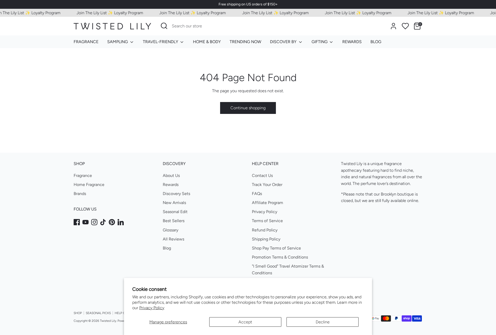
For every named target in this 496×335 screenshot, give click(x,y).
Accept (245, 322)
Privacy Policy (151, 307)
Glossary (170, 230)
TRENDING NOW (245, 41)
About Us (171, 175)
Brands (80, 193)
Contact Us (262, 175)
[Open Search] (164, 26)
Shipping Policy (266, 239)
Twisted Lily (108, 321)
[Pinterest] (112, 222)
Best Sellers (173, 220)
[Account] (393, 26)
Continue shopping (248, 107)
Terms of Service (267, 220)
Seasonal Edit (175, 211)
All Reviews (173, 239)
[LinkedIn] (121, 222)
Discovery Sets (176, 193)
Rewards (171, 184)
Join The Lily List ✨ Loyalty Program (106, 12)
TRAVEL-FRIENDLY (161, 41)
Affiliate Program (267, 202)
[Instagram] (94, 222)
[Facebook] (77, 222)
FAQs (257, 193)
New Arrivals (174, 202)
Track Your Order (267, 184)
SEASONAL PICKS (98, 313)
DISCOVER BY (284, 41)
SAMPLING (118, 41)
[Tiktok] (103, 222)
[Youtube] (85, 222)
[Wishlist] (405, 26)
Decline (323, 322)
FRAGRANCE (86, 41)
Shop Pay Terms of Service (276, 248)
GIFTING (320, 41)
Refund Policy (264, 230)
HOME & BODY (207, 41)
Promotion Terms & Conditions (280, 257)
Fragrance (83, 175)
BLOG (375, 41)
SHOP (78, 313)
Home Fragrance (89, 184)
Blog (167, 248)
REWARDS (352, 41)
